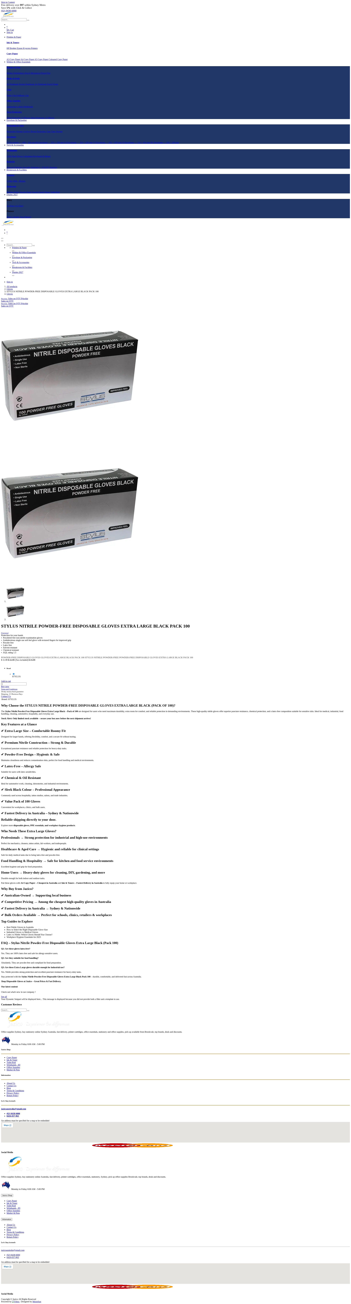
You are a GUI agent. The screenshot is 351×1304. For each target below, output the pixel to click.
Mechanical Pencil (39, 73)
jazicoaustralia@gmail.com (12, 1250)
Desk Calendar (13, 217)
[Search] (28, 20)
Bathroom (11, 186)
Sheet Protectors (14, 112)
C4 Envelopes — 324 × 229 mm (78, 142)
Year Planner (25, 217)
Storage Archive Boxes (26, 131)
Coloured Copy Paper (58, 59)
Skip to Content (8, 2)
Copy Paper (12, 53)
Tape (53, 131)
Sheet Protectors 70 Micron (19, 118)
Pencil (28, 73)
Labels (20, 106)
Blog (9, 1088)
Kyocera (27, 48)
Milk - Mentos (19, 181)
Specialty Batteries (31, 167)
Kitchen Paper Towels (16, 192)
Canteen (10, 175)
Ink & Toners (13, 42)
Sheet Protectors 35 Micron (42, 118)
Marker (10, 73)
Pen (48, 73)
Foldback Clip (22, 95)
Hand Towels (32, 192)
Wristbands (28, 106)
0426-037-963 (13, 1257)
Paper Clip (11, 95)
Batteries (11, 161)
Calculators (28, 156)
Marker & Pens (13, 1070)
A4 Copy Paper (28, 59)
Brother (13, 48)
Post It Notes (52, 84)
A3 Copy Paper (14, 59)
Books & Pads (13, 78)
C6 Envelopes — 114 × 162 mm (136, 142)
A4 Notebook (41, 84)
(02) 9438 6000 (13, 1255)
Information (6, 1219)
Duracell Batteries (15, 167)
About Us (11, 1083)
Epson (20, 48)
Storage (59, 131)
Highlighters (19, 73)
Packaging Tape (44, 131)
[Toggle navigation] (2, 238)
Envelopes (11, 137)
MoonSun (36, 1301)
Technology (12, 150)
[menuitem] (14, 37)
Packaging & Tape (15, 125)
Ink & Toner (12, 1060)
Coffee (10, 181)
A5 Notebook (13, 84)
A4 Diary (11, 206)
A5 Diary (19, 206)
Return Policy (13, 1095)
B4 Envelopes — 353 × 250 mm (49, 142)
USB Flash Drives (15, 156)
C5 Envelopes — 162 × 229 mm (107, 142)
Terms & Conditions (15, 1090)
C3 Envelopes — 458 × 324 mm (21, 142)
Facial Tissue (44, 192)
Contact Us (6, 696)
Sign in (10, 32)
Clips (9, 89)
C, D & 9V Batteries (48, 167)
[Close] (2, 240)
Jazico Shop (7, 1195)
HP (8, 48)
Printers (34, 48)
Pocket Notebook (27, 84)
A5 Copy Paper (42, 59)
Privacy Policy (13, 1093)
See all (4, 997)
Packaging (11, 131)
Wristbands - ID (13, 1065)
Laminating (12, 106)
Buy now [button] (5, 686)
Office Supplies (13, 101)
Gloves (10, 289)
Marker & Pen (13, 67)
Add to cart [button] (6, 681)
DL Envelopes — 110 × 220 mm (164, 142)
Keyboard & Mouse (42, 156)
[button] (14, 298)
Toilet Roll (55, 192)
